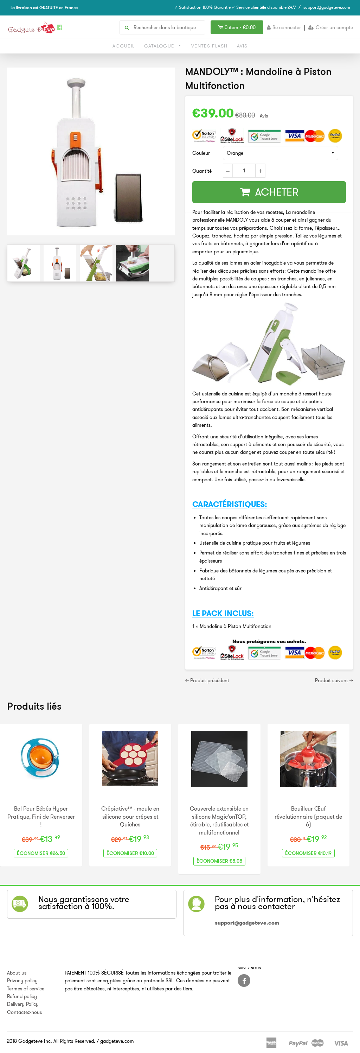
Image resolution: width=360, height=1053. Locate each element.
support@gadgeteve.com (326, 7)
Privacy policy (22, 980)
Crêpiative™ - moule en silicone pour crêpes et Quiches (130, 816)
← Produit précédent (207, 680)
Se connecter (286, 27)
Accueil (123, 46)
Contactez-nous (24, 1012)
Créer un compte (334, 27)
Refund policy (22, 996)
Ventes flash (209, 46)
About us (16, 973)
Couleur (201, 153)
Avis (242, 46)
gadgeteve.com (117, 1041)
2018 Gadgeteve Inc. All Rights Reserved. (51, 1041)
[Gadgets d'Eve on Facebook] (244, 980)
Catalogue (160, 46)
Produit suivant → (334, 680)
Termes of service (25, 988)
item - (240, 27)
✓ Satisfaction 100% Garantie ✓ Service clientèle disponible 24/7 (235, 7)
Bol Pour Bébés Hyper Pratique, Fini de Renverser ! (41, 816)
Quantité (202, 171)
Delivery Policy (23, 1004)
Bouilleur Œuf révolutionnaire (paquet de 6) (308, 816)
